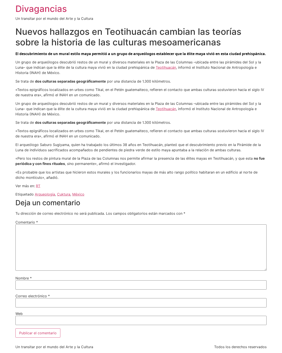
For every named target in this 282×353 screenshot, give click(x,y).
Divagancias (41, 8)
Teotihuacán (166, 67)
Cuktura (63, 194)
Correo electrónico (32, 296)
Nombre (23, 278)
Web (19, 313)
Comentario (26, 222)
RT (38, 186)
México (78, 194)
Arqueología (45, 194)
